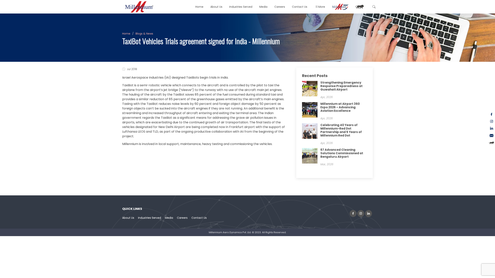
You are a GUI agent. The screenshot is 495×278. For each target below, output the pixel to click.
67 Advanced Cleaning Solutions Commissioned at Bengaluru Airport (341, 153)
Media (169, 217)
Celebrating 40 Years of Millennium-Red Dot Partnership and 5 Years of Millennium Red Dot (341, 130)
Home (199, 7)
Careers (279, 7)
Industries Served (149, 217)
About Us (128, 217)
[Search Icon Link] (373, 6)
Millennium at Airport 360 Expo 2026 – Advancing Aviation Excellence (340, 107)
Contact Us (299, 7)
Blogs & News (144, 34)
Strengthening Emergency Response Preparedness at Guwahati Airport (341, 86)
